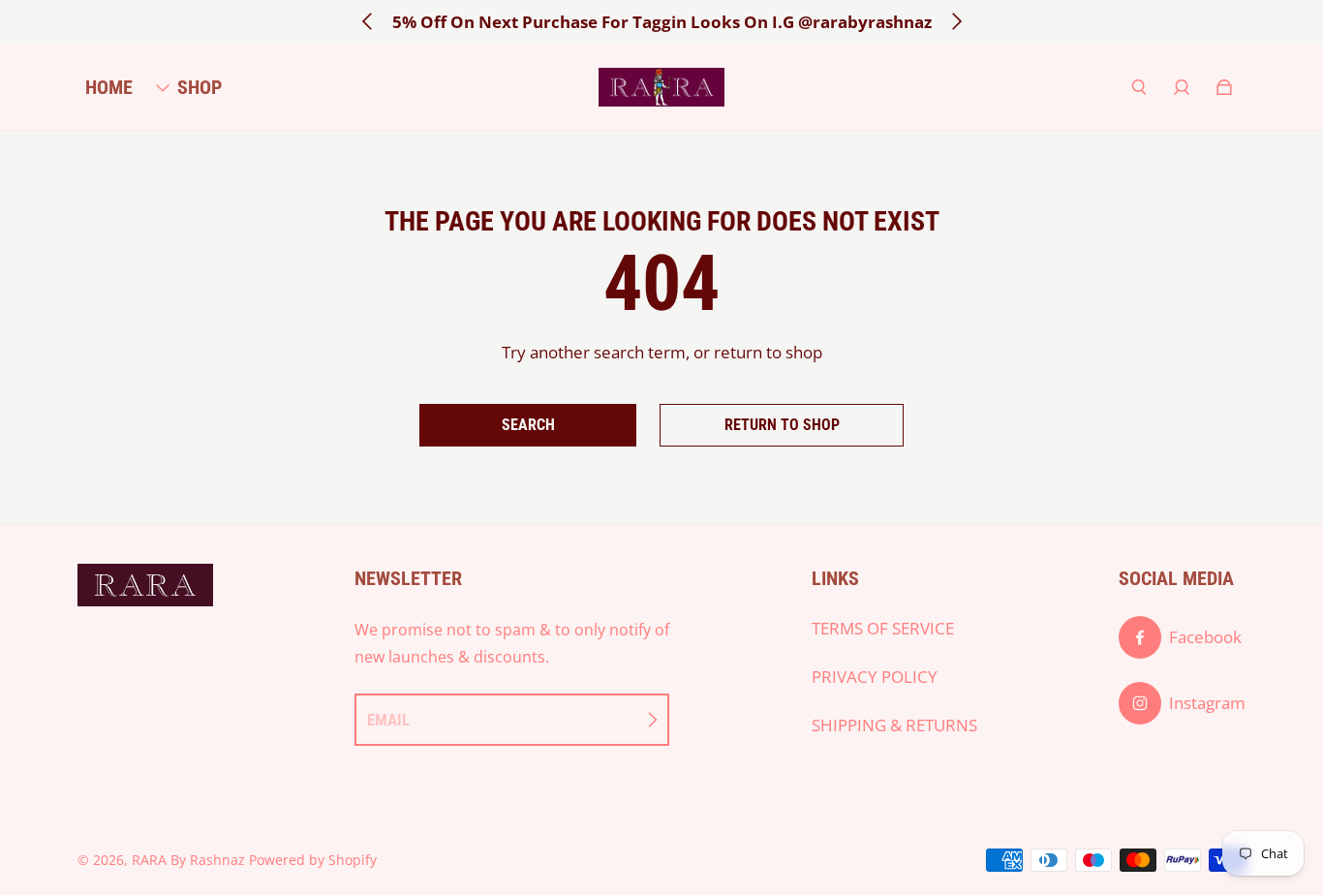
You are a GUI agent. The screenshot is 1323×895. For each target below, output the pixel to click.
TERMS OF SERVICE (883, 628)
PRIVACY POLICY (875, 676)
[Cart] (1224, 87)
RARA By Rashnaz (188, 859)
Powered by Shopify (313, 859)
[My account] (1181, 87)
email (388, 719)
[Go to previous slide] (368, 21)
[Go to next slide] (956, 21)
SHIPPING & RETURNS (894, 725)
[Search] (1139, 87)
